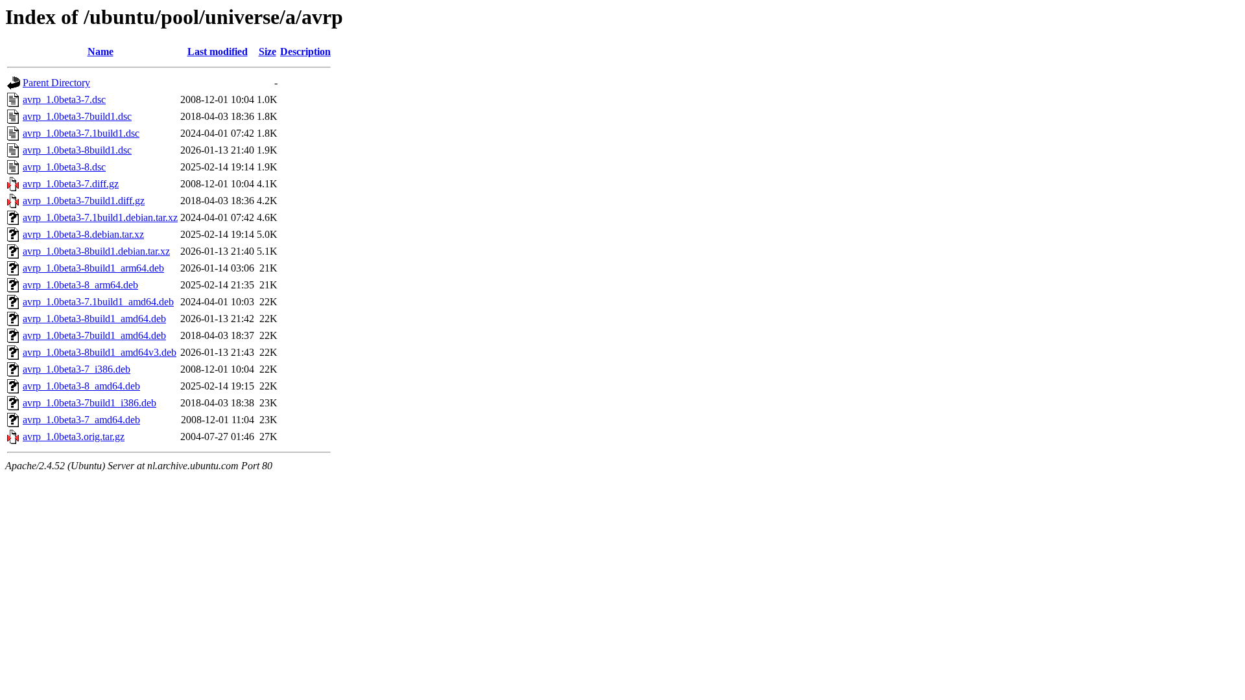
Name (100, 51)
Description (305, 51)
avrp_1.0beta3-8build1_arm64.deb (93, 268)
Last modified (217, 51)
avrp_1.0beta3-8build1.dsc (77, 150)
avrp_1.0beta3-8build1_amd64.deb (94, 318)
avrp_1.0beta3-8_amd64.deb (81, 385)
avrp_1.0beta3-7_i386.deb (76, 369)
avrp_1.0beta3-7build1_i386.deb (89, 402)
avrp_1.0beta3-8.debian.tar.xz (83, 234)
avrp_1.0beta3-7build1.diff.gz (84, 200)
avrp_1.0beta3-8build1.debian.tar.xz (96, 251)
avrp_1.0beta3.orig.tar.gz (73, 436)
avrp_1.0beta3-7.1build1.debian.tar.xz (100, 217)
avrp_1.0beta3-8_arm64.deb (80, 284)
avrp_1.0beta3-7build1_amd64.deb (94, 335)
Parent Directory (56, 82)
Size (267, 51)
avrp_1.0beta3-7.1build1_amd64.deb (98, 301)
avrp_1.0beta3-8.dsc (64, 166)
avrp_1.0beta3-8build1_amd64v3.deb (99, 352)
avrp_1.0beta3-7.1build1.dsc (81, 133)
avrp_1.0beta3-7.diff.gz (71, 183)
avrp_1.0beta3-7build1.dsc (77, 116)
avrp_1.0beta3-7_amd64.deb (81, 419)
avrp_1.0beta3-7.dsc (64, 99)
